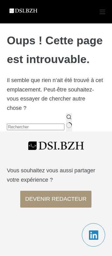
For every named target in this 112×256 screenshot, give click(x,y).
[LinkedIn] (93, 235)
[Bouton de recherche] (69, 122)
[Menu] (102, 12)
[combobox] (35, 127)
